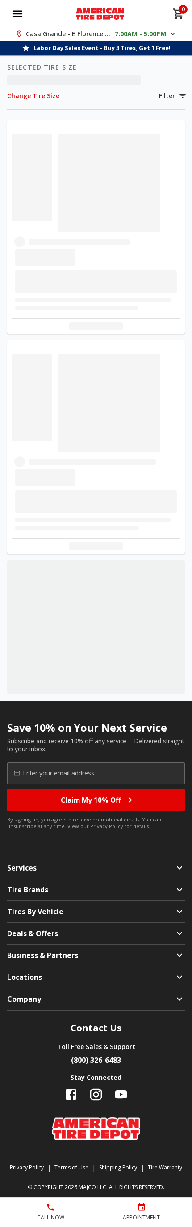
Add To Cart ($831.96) (109, 270)
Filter (167, 95)
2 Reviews (129, 416)
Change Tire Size (33, 95)
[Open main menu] (17, 14)
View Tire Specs (91, 322)
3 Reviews (129, 1129)
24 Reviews (131, 186)
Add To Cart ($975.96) (109, 486)
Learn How (126, 302)
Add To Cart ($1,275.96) (109, 1010)
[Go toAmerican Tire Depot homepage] (100, 14)
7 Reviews (129, 940)
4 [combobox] (23, 270)
